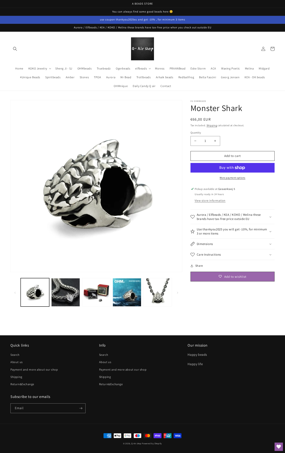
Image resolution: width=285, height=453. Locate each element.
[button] (15, 48)
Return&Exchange (22, 384)
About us (16, 362)
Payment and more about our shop (34, 369)
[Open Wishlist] (279, 447)
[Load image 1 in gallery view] (35, 292)
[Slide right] (177, 292)
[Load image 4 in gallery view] (127, 292)
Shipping (212, 125)
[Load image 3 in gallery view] (96, 292)
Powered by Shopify (152, 443)
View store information (210, 200)
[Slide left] (15, 292)
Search (15, 355)
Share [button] (199, 266)
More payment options (232, 177)
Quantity (195, 132)
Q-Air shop (136, 443)
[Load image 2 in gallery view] (65, 292)
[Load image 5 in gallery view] (157, 292)
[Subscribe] (80, 408)
